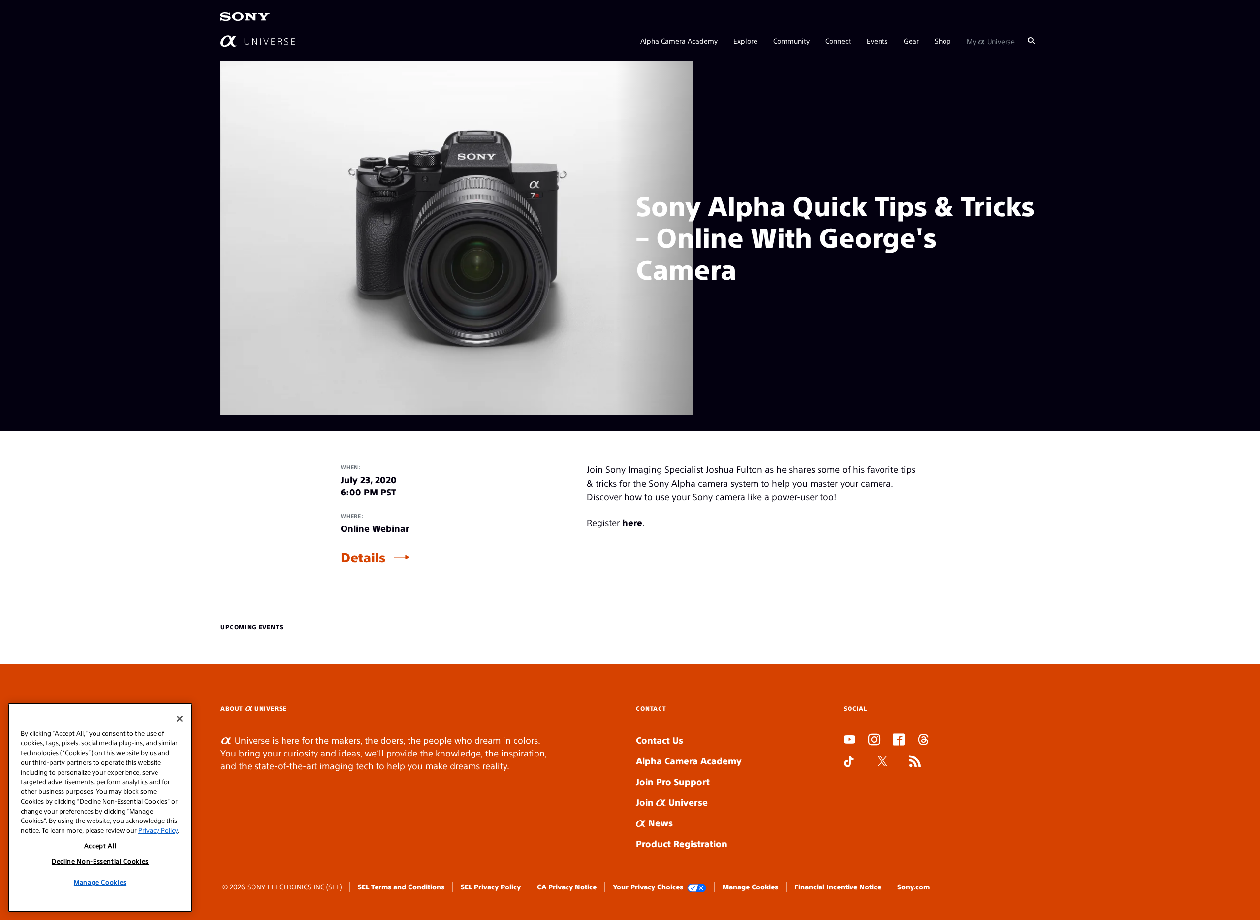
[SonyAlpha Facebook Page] (899, 741)
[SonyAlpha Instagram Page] (874, 741)
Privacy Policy (158, 829)
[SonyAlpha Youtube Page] (849, 741)
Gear (911, 40)
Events (877, 40)
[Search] (1031, 40)
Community (791, 40)
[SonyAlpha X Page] (882, 762)
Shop (943, 40)
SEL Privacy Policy (491, 886)
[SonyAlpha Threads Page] (923, 741)
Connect (838, 40)
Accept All (100, 845)
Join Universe (672, 802)
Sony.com (913, 886)
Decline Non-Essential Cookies (100, 861)
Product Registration (681, 843)
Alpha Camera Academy (679, 40)
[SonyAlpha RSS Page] (915, 762)
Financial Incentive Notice (837, 886)
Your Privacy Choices (648, 886)
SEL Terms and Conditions (401, 886)
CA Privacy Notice (567, 886)
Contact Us (659, 740)
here (632, 522)
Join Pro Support (673, 781)
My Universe (991, 40)
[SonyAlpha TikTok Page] (849, 762)
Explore (745, 40)
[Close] (179, 718)
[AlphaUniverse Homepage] (257, 40)
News (659, 822)
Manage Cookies (750, 886)
